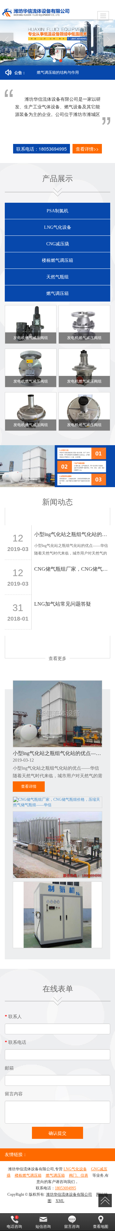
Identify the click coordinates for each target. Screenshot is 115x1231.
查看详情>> (87, 149)
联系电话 (15, 1042)
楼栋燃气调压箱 (57, 260)
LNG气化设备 (57, 227)
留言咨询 (72, 1226)
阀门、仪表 (78, 1175)
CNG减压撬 (57, 243)
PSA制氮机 (57, 210)
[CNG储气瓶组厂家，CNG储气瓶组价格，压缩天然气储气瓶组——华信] (57, 802)
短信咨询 (43, 1226)
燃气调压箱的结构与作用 (58, 72)
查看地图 (100, 1226)
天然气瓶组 (57, 277)
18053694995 (65, 1188)
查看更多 (57, 658)
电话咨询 (14, 1226)
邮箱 (9, 1068)
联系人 (13, 1016)
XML (60, 1201)
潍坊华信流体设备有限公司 (69, 1194)
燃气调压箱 (57, 293)
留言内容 (14, 1094)
